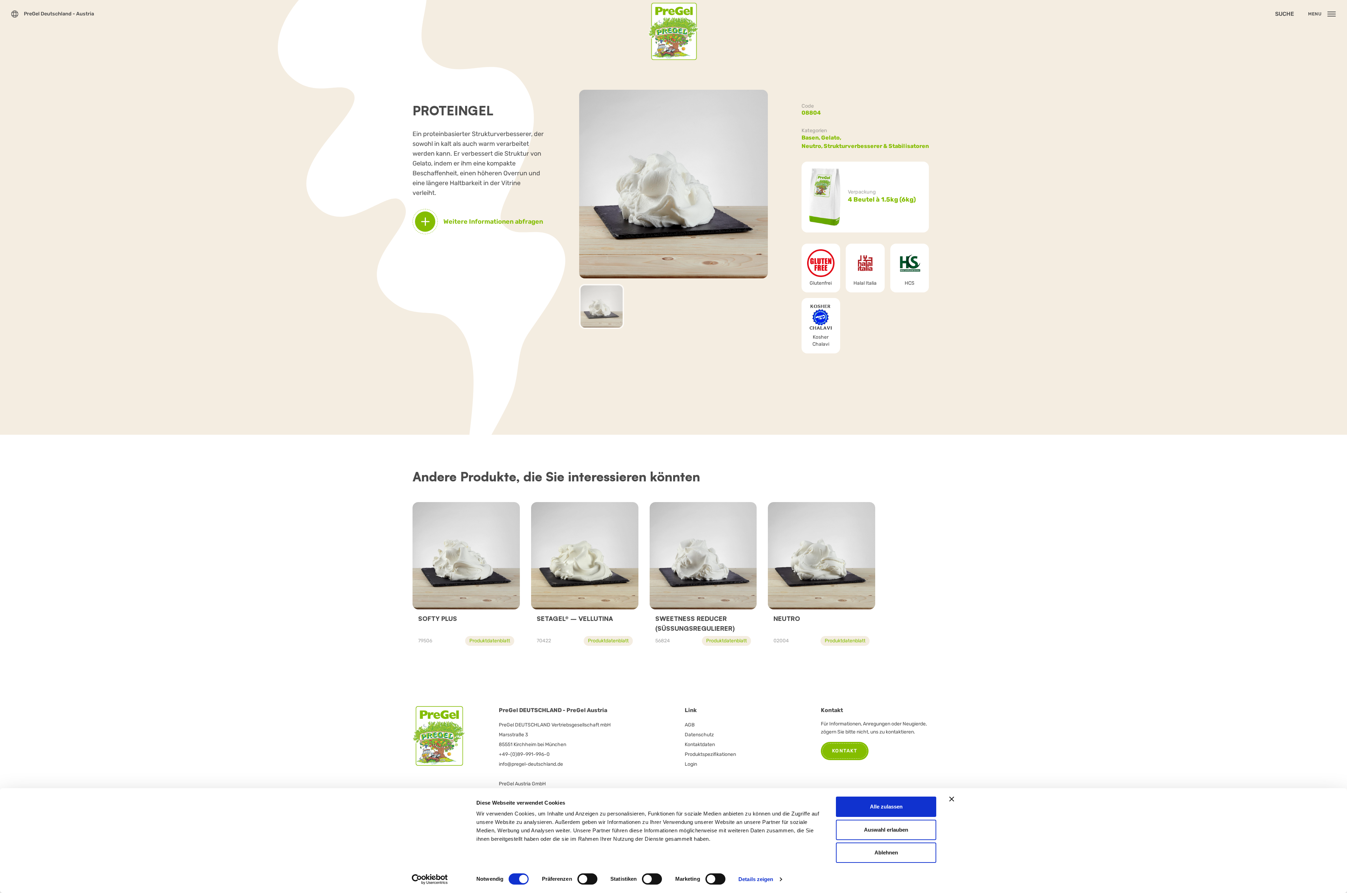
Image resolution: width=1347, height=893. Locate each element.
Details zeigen (755, 879)
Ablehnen (886, 852)
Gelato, (831, 137)
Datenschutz (699, 735)
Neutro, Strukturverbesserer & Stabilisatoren (865, 146)
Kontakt (844, 751)
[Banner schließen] (951, 799)
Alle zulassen (886, 807)
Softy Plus (437, 618)
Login (691, 764)
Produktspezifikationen (710, 754)
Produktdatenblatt (489, 641)
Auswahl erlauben (886, 830)
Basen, (811, 137)
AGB (690, 725)
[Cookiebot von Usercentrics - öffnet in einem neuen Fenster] (430, 879)
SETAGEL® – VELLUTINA (575, 618)
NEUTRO (786, 618)
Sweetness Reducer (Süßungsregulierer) (695, 623)
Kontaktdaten (700, 744)
